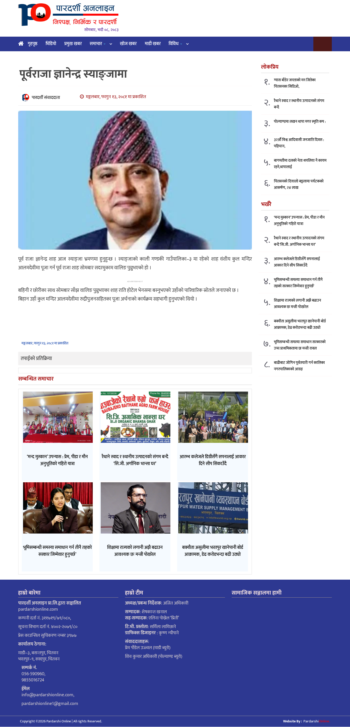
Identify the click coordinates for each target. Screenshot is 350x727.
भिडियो (51, 44)
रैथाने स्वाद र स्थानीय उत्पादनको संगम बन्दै (299, 104)
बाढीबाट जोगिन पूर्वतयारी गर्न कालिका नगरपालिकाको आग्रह (299, 366)
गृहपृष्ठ (32, 44)
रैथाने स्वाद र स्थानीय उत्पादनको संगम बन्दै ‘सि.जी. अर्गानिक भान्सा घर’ (299, 241)
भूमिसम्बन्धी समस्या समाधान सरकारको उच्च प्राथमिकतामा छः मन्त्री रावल (300, 345)
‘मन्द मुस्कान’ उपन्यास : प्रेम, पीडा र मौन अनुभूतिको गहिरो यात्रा (299, 220)
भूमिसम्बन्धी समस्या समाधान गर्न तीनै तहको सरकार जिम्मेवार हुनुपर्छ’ (298, 283)
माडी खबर (153, 44)
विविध (174, 44)
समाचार (96, 44)
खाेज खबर (128, 44)
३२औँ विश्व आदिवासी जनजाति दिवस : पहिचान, (299, 143)
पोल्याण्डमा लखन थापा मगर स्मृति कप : (300, 121)
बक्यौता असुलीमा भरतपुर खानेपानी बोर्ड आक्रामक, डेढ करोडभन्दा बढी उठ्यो (300, 324)
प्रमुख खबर (73, 44)
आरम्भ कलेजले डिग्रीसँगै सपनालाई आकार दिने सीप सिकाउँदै (297, 262)
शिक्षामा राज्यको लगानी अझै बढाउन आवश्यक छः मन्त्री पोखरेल (297, 303)
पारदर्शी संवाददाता (46, 97)
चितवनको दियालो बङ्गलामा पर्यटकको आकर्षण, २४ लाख (299, 184)
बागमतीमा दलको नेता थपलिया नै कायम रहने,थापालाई (300, 163)
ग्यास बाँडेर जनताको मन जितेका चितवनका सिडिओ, (295, 83)
